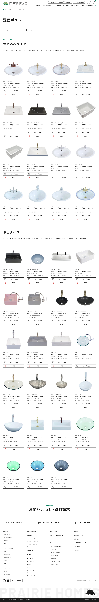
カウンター (6, 566)
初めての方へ (30, 547)
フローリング (7, 534)
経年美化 (29, 564)
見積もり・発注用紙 (55, 561)
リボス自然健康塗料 (8, 549)
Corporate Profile (31, 576)
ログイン (91, 3)
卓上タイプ (30, 30)
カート (94, 3)
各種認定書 (53, 558)
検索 (87, 3)
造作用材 (6, 572)
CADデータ (53, 549)
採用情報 (29, 573)
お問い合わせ (53, 531)
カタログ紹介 (85, 523)
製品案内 (5, 531)
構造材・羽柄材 (54, 564)
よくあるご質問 (31, 538)
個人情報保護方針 (81, 580)
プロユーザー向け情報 (78, 2)
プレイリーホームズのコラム (56, 2)
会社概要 (29, 567)
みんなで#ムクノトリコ (80, 542)
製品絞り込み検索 (31, 531)
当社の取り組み (31, 570)
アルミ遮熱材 (7, 574)
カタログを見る (14, 91)
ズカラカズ (53, 567)
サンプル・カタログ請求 (52, 523)
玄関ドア (6, 543)
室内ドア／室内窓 (8, 537)
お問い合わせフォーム (18, 523)
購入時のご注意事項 (55, 552)
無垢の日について (78, 535)
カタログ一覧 (57, 5)
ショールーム (68, 2)
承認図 (13, 94)
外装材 (5, 552)
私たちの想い (30, 561)
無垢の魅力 (76, 539)
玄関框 (5, 560)
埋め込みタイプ (8, 30)
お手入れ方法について (32, 541)
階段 (5, 563)
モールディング (7, 557)
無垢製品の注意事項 (32, 544)
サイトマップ (92, 580)
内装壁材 (6, 540)
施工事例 (29, 554)
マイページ (76, 550)
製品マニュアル (54, 555)
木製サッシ (6, 546)
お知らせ (76, 531)
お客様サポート (31, 535)
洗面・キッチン (7, 569)
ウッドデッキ (7, 554)
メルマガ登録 (77, 546)
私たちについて (31, 558)
